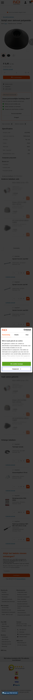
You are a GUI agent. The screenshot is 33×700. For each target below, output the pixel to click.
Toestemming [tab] (6, 334)
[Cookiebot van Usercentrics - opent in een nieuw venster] (23, 330)
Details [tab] (16, 334)
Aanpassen (15, 369)
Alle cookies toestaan (16, 364)
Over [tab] (27, 334)
